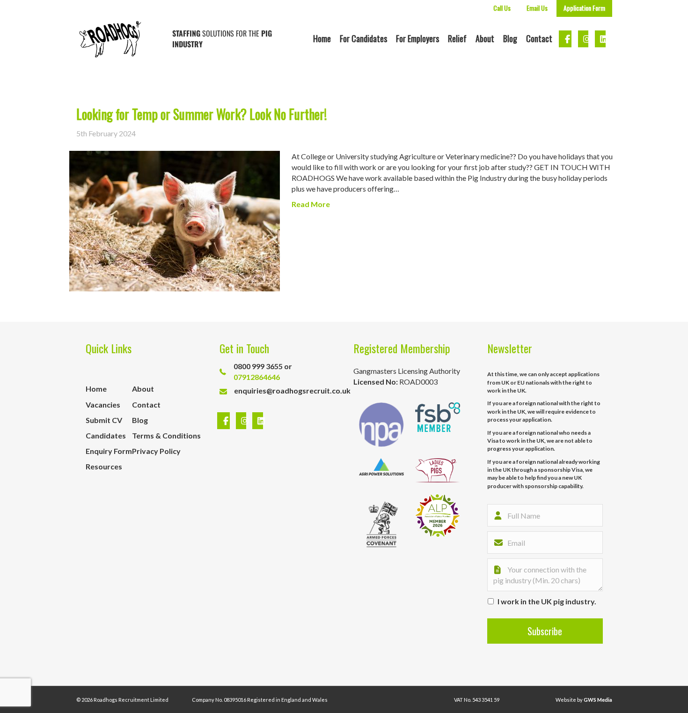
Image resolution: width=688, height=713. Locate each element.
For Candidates (363, 38)
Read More (311, 204)
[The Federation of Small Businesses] (438, 425)
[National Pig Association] (381, 425)
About (485, 38)
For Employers (417, 38)
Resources (104, 466)
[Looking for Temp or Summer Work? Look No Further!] (174, 219)
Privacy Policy (156, 450)
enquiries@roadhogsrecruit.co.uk (292, 390)
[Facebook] (225, 420)
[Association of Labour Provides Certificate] (438, 524)
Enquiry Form (109, 450)
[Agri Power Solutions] (381, 470)
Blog (510, 38)
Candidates (106, 435)
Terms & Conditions (166, 435)
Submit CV (104, 420)
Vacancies (103, 404)
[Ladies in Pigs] (438, 470)
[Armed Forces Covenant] (381, 524)
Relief (457, 38)
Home (322, 38)
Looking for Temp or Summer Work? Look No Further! (201, 114)
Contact (539, 38)
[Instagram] (242, 420)
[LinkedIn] (255, 420)
